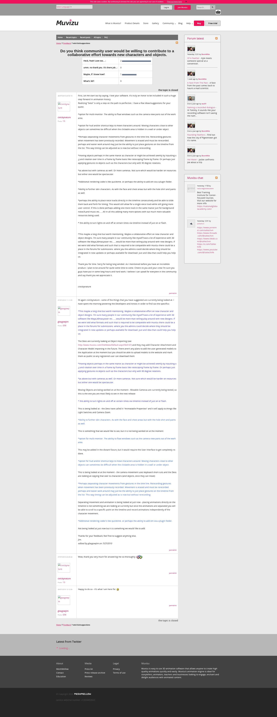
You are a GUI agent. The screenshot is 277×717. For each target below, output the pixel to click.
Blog (180, 23)
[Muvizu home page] (67, 22)
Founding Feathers (196, 134)
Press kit (89, 669)
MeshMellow (62, 669)
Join (182, 7)
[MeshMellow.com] (82, 694)
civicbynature (64, 117)
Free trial (212, 23)
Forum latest (195, 38)
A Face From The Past (197, 82)
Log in (166, 7)
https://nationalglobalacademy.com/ (207, 207)
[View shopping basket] (218, 11)
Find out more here (174, 2)
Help (188, 23)
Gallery (155, 23)
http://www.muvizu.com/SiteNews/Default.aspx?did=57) (105, 345)
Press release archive (95, 672)
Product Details (132, 23)
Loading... (64, 648)
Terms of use (119, 672)
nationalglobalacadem (205, 189)
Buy (199, 23)
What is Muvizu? (113, 23)
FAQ (106, 37)
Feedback (67, 43)
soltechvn (200, 224)
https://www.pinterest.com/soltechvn (207, 229)
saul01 (204, 104)
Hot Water (192, 159)
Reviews (88, 676)
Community (168, 23)
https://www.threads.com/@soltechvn (207, 234)
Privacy (116, 669)
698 (64, 325)
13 (64, 121)
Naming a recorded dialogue (201, 107)
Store (145, 23)
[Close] (186, 2)
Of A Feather (193, 58)
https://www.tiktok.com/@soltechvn (207, 240)
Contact (60, 672)
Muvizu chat (195, 178)
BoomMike (206, 54)
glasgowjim (63, 321)
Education (61, 676)
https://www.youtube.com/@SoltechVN (207, 251)
